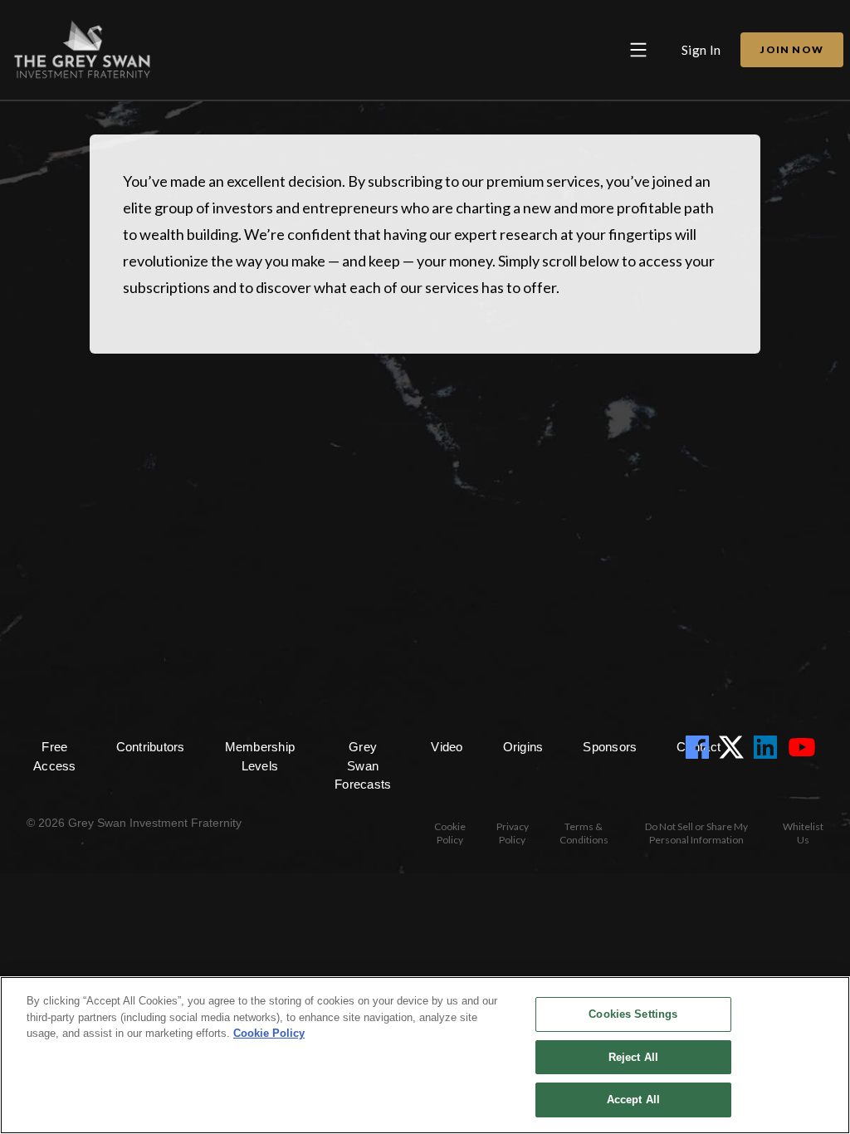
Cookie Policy (450, 833)
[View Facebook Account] (700, 747)
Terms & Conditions (583, 833)
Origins (523, 747)
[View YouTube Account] (805, 747)
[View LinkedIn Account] (768, 747)
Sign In (701, 49)
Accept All (633, 1099)
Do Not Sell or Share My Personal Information (696, 833)
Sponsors (610, 747)
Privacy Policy (512, 833)
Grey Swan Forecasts (363, 765)
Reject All (633, 1057)
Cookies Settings (633, 1014)
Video (446, 747)
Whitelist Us (803, 833)
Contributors (150, 747)
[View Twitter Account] (734, 747)
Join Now (791, 49)
